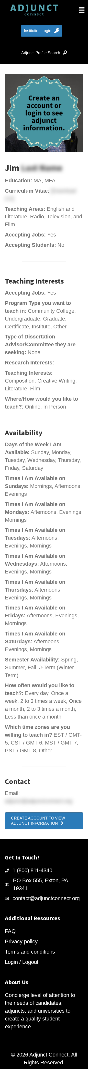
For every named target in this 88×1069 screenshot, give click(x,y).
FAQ (10, 931)
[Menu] (82, 10)
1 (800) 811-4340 (32, 870)
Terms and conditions (30, 952)
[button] (44, 820)
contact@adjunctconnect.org (46, 898)
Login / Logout (21, 962)
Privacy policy (21, 941)
